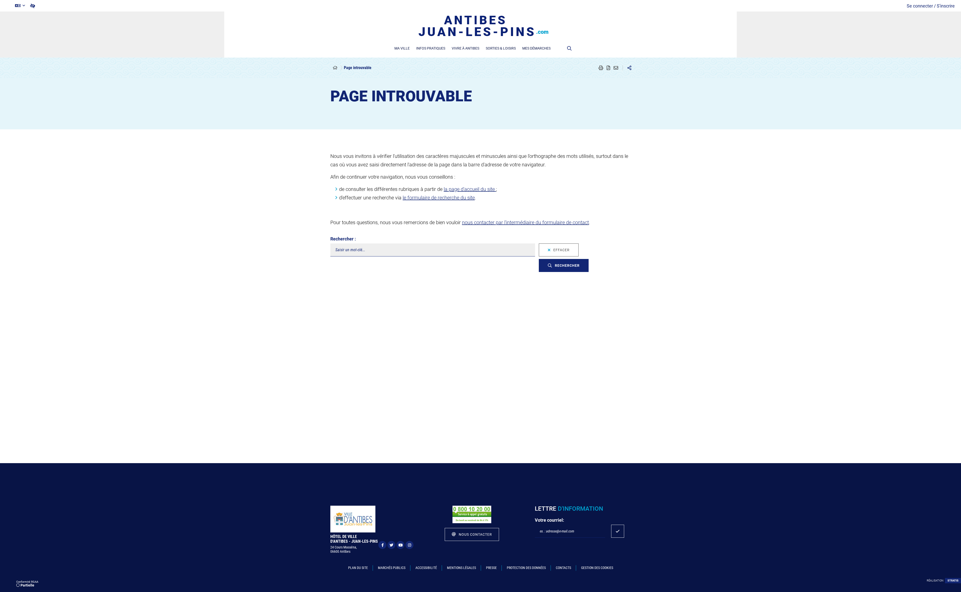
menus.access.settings (33, 6)
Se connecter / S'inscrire (931, 6)
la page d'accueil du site (470, 189)
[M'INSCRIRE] (617, 531)
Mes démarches (536, 48)
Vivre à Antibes (465, 48)
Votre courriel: (549, 520)
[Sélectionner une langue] (20, 6)
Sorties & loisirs (501, 48)
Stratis (952, 580)
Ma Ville (402, 48)
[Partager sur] (629, 68)
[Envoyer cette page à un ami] (616, 68)
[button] (569, 48)
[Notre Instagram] (409, 545)
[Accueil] (335, 68)
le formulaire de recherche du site (439, 198)
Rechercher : (343, 238)
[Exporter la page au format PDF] (608, 68)
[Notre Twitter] (391, 545)
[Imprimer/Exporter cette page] (601, 68)
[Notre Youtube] (400, 545)
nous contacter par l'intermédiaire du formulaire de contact (525, 222)
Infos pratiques (430, 48)
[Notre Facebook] (382, 545)
